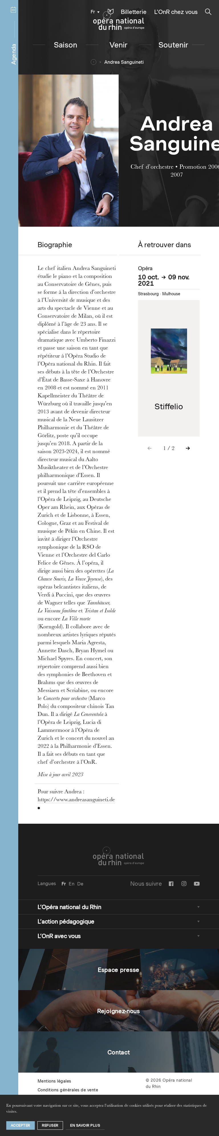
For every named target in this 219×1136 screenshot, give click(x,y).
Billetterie (134, 12)
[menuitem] (93, 11)
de (80, 884)
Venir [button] (118, 44)
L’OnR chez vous (176, 12)
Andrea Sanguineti (124, 62)
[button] (110, 11)
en (71, 884)
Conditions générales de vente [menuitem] (68, 1090)
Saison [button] (65, 44)
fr (93, 12)
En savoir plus (85, 1125)
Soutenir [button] (173, 44)
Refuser (50, 1125)
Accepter (20, 1125)
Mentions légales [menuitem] (54, 1081)
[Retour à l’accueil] (118, 20)
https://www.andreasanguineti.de (76, 800)
